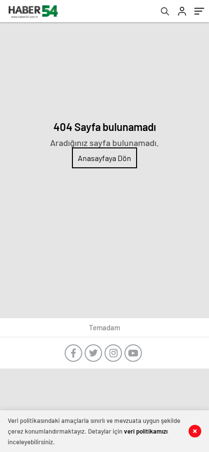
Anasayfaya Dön (104, 157)
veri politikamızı (146, 431)
